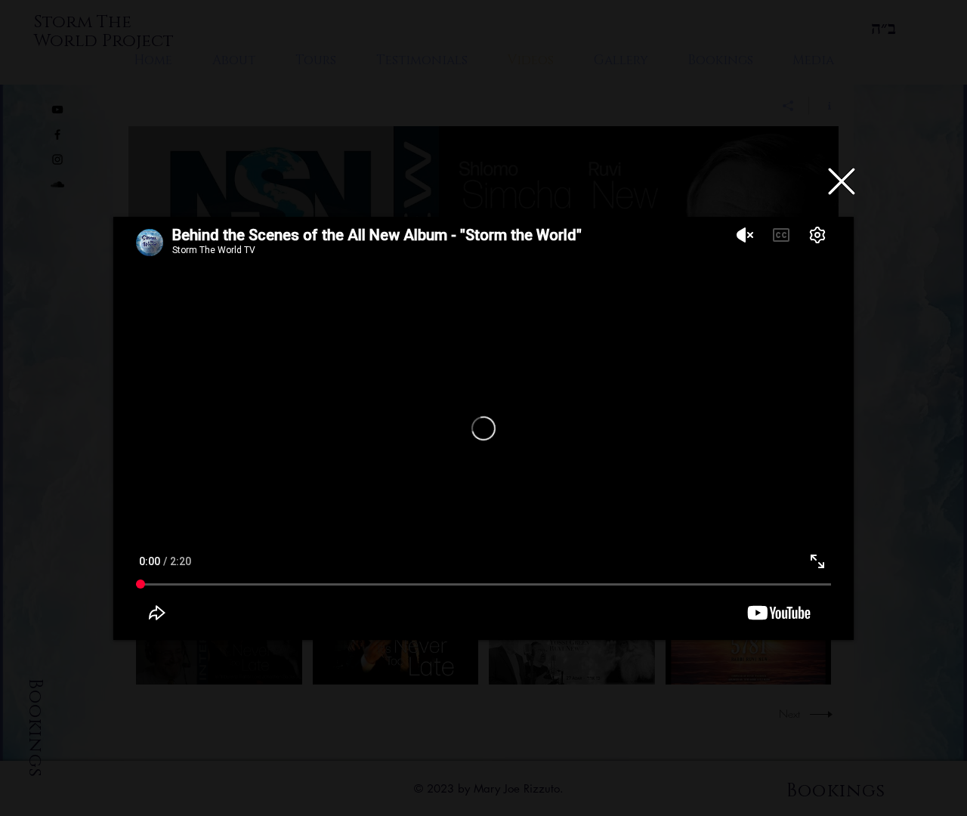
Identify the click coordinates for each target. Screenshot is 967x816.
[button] (841, 181)
